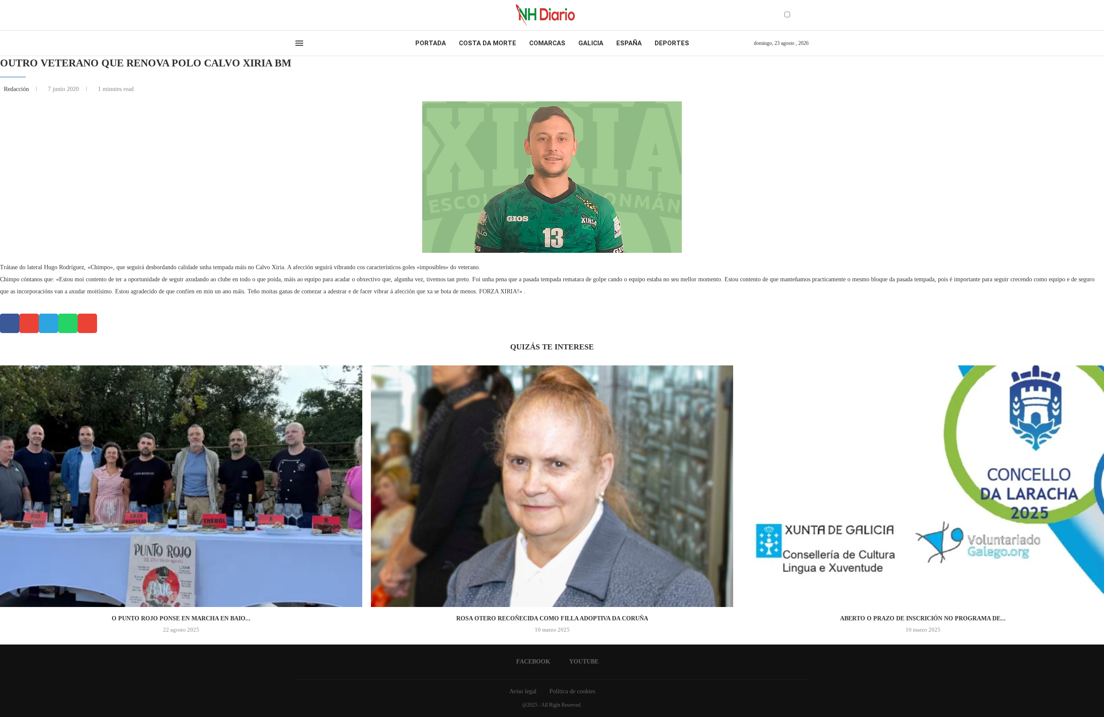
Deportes (672, 43)
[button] (9, 323)
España (629, 43)
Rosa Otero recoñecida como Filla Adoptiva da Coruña (552, 618)
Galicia (590, 43)
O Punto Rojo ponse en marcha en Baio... (181, 618)
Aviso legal (522, 691)
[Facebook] (298, 15)
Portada (430, 43)
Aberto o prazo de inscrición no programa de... (923, 618)
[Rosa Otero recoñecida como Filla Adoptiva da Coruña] (552, 486)
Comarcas (547, 43)
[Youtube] (305, 15)
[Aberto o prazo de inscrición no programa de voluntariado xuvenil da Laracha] (923, 486)
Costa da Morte (487, 43)
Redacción (17, 89)
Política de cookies (572, 691)
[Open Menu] (299, 43)
